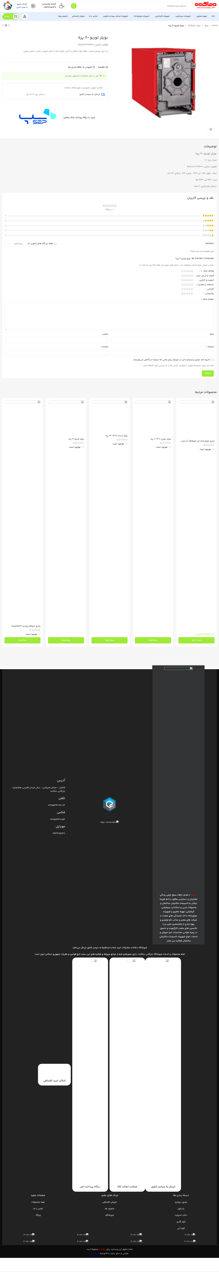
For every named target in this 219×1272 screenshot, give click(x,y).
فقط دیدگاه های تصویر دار (40, 243)
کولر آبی (181, 1228)
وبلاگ (38, 1215)
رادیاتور (181, 1208)
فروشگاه (109, 1215)
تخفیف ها (109, 1208)
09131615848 (50, 7)
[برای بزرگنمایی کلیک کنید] (211, 129)
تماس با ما (38, 1208)
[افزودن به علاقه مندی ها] (180, 418)
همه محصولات (38, 1202)
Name (210, 347)
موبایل (60, 826)
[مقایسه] (180, 405)
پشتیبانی (209, 293)
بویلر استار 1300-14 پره (117, 435)
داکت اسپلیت (181, 1215)
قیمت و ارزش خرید (204, 276)
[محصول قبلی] (8, 25)
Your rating (207, 271)
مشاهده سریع (180, 411)
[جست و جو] (74, 6)
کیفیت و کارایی (206, 280)
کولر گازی (181, 1222)
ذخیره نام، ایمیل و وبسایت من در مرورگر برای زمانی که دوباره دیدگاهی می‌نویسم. (172, 359)
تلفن (62, 798)
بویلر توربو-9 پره (76, 439)
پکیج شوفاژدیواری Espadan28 (26, 626)
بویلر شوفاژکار (194, 25)
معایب (105, 334)
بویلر (206, 25)
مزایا (212, 334)
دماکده (102, 1249)
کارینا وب (95, 1253)
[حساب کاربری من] (24, 16)
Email (104, 347)
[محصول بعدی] (2, 25)
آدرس (61, 780)
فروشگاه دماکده (139, 947)
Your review (207, 299)
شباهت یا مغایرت (205, 284)
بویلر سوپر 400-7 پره (160, 439)
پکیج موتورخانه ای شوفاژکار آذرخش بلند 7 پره (198, 442)
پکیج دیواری (181, 1202)
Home (214, 25)
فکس (61, 812)
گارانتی (210, 289)
